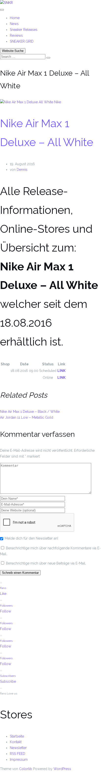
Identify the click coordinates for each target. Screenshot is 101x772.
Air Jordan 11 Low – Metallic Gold (26, 417)
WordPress (62, 769)
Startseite (17, 736)
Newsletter (18, 748)
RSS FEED (17, 754)
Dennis (22, 170)
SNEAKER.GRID (22, 41)
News (14, 24)
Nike (57, 102)
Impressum (19, 759)
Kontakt (16, 742)
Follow (5, 611)
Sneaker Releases (24, 30)
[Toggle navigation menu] (2, 10)
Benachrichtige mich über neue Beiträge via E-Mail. (46, 563)
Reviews (16, 35)
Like (3, 594)
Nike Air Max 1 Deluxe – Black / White (30, 412)
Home (15, 18)
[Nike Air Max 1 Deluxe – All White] (27, 102)
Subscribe (8, 681)
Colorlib (25, 769)
